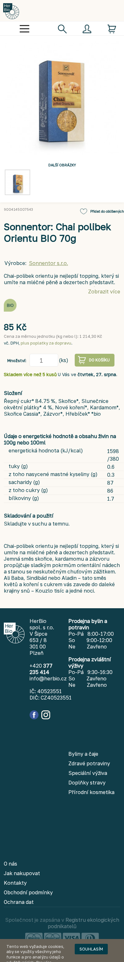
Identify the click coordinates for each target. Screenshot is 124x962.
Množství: (16, 360)
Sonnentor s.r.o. (48, 263)
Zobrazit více (104, 291)
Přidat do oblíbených (107, 211)
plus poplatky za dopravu (46, 342)
